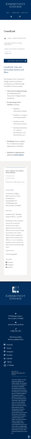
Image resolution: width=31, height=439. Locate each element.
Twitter (9, 348)
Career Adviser (19, 155)
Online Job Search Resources (14, 49)
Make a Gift (24, 12)
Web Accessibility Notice (16, 339)
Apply (8, 12)
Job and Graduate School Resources (13, 44)
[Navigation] (14, 16)
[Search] (19, 16)
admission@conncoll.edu (16, 325)
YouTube (10, 267)
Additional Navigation (15, 60)
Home (5, 38)
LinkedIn (9, 359)
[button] (28, 436)
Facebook (10, 262)
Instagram (10, 265)
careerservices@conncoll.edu (15, 181)
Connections (16, 12)
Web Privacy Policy (16, 337)
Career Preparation (19, 38)
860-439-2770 (10, 176)
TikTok (9, 362)
